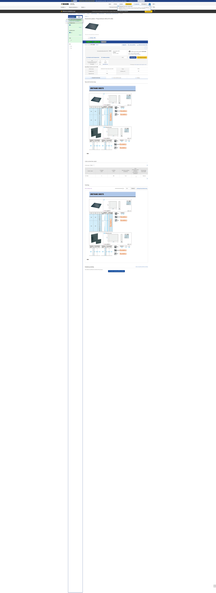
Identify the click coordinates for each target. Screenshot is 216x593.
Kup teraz (134, 57)
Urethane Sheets (101, 13)
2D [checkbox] (71, 46)
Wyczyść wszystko (79, 17)
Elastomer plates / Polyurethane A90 (112, 13)
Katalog (92, 37)
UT (71, 40)
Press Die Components (81, 13)
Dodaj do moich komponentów (93, 57)
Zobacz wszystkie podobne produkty (142, 266)
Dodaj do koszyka (142, 57)
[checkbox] (75, 25)
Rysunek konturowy (96, 77)
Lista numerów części (117, 77)
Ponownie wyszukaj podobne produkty (117, 271)
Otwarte (133, 188)
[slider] (122, 188)
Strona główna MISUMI (72, 13)
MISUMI (86, 16)
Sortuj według (139, 171)
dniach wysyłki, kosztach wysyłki (139, 64)
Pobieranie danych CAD (143, 44)
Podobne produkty (106, 57)
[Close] (150, 6)
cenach (145, 64)
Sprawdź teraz (105, 64)
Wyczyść (80, 27)
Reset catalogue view (88, 188)
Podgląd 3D (124, 44)
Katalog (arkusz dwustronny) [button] (142, 188)
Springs (88, 13)
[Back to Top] (214, 586)
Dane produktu (132, 44)
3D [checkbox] (71, 48)
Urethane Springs (94, 13)
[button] (141, 1)
